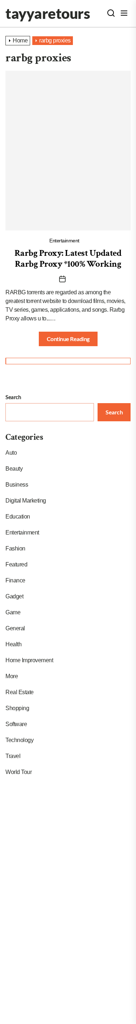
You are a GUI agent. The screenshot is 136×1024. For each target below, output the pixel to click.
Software (16, 724)
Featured (16, 564)
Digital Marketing (25, 500)
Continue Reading (68, 338)
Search (13, 397)
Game (12, 612)
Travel (12, 756)
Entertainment (64, 240)
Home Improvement (29, 660)
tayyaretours (47, 13)
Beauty (13, 469)
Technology (19, 740)
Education (17, 516)
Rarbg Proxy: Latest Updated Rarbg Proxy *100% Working (68, 258)
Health (13, 644)
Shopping (17, 708)
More (11, 676)
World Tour (18, 772)
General (15, 628)
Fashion (15, 548)
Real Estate (19, 692)
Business (16, 485)
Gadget (14, 596)
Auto (11, 453)
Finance (15, 580)
